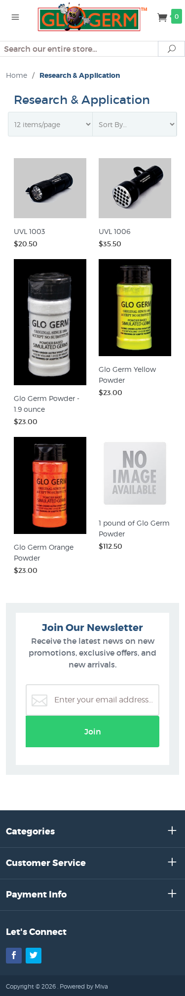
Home (16, 75)
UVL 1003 (29, 231)
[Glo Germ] (92, 16)
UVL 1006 (114, 231)
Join (92, 731)
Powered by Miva (84, 986)
